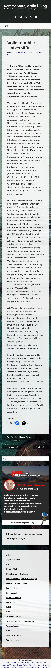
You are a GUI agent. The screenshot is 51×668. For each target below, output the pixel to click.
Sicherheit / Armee (13, 617)
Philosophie (10, 602)
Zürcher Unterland (13, 640)
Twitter (21, 17)
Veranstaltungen (12, 626)
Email (36, 17)
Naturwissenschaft (13, 598)
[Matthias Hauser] (25, 11)
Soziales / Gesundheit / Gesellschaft (20, 621)
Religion (9, 612)
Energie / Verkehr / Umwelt (17, 583)
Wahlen (9, 631)
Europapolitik (11, 588)
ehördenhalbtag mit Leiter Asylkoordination (24, 534)
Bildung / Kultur (24, 437)
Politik (8, 607)
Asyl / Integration (13, 560)
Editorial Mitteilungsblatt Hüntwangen (21, 579)
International (11, 593)
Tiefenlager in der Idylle (15, 539)
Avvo (26, 17)
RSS (31, 17)
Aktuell (13, 437)
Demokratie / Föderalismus (17, 574)
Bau (7, 565)
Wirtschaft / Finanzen (15, 636)
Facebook (16, 17)
